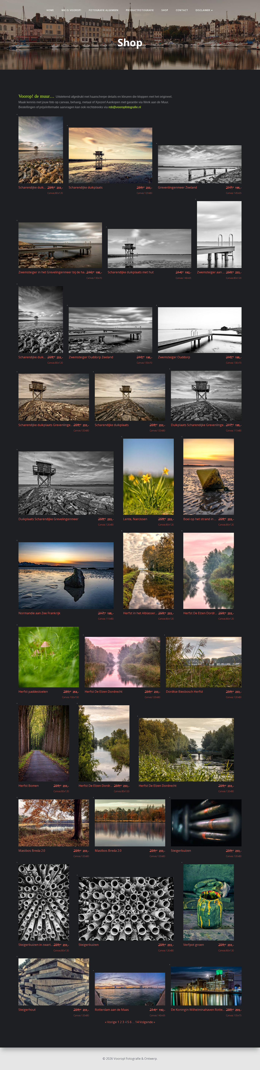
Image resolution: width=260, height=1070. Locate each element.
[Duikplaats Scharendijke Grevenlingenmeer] (206, 395)
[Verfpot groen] (208, 902)
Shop (164, 10)
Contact (182, 10)
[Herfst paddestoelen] (48, 657)
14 (137, 1022)
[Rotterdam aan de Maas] (130, 989)
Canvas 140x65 (183, 274)
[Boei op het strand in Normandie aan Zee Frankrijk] (208, 476)
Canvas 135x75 (234, 1012)
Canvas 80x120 (55, 190)
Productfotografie (140, 10)
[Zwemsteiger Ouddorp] (200, 330)
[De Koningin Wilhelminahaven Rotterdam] (206, 986)
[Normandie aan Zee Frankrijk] (66, 575)
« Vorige (111, 1022)
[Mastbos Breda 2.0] (53, 822)
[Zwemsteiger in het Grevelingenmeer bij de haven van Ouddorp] (60, 245)
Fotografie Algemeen (103, 10)
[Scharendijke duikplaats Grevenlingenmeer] (53, 397)
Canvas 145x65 (234, 190)
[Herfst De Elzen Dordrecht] (208, 570)
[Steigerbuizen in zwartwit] (43, 902)
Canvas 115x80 (234, 427)
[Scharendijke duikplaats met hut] (149, 248)
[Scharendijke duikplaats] (40, 149)
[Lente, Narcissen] (148, 476)
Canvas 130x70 (94, 274)
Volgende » (147, 1022)
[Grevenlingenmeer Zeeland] (200, 164)
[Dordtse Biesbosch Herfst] (204, 662)
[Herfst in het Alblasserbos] (148, 570)
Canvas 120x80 (144, 190)
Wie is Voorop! (71, 10)
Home (50, 10)
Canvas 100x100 (70, 694)
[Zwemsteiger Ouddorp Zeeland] (110, 330)
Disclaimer (203, 10)
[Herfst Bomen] (43, 743)
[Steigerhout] (53, 982)
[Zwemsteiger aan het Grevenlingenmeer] (219, 234)
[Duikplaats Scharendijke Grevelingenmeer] (66, 483)
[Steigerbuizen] (206, 822)
